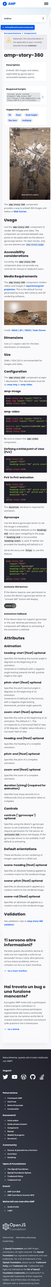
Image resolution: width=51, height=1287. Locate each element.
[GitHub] (32, 1077)
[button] (46, 4)
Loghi (9, 1210)
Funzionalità (13, 1109)
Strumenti (12, 1138)
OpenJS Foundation (14, 1248)
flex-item (13, 120)
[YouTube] (14, 1077)
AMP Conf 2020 (13, 1191)
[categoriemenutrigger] (18, 27)
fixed (18, 115)
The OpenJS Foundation (17, 1169)
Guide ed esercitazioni (17, 1124)
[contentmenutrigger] (24, 18)
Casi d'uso (11, 1101)
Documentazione (12, 33)
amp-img (12, 384)
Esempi (10, 1131)
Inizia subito (12, 1120)
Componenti (30, 33)
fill (10, 115)
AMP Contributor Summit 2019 (20, 1195)
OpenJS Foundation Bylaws (19, 1172)
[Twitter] (5, 1077)
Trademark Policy (15, 1176)
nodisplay (26, 120)
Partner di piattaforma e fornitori (22, 1150)
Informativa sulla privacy (26, 1237)
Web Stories (20, 211)
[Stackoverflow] (42, 1077)
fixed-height (31, 115)
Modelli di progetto (15, 1135)
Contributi (12, 1154)
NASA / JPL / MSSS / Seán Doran (29, 330)
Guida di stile (13, 1207)
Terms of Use (8, 1237)
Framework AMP (14, 1098)
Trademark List (14, 1180)
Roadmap (11, 1157)
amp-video (26, 384)
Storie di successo (15, 1105)
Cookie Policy (8, 1241)
